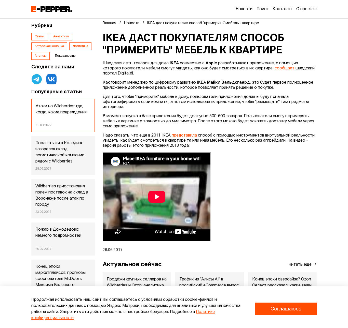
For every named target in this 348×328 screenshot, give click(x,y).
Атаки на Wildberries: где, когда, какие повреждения (61, 109)
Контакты (282, 9)
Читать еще (301, 265)
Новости (244, 9)
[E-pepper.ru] (51, 9)
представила (184, 135)
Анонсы (40, 55)
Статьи (40, 36)
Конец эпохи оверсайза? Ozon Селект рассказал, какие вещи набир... (282, 285)
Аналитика (61, 36)
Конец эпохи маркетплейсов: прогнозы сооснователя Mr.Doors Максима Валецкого (60, 276)
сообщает (285, 68)
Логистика (80, 46)
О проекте (306, 9)
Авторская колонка (49, 46)
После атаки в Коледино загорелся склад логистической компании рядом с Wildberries (59, 152)
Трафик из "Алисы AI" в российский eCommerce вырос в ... (209, 285)
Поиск (263, 9)
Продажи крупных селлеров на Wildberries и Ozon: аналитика (137, 282)
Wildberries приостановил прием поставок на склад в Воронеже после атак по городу (61, 195)
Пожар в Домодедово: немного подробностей (58, 233)
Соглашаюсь (286, 308)
